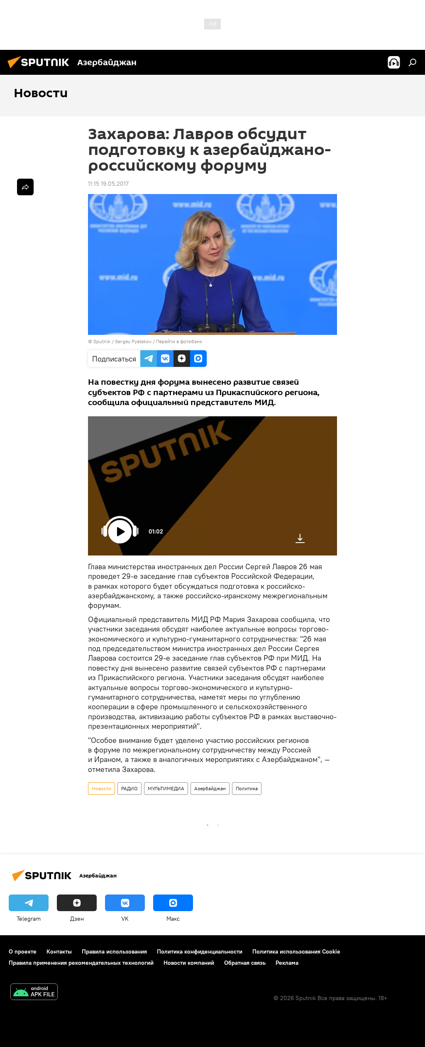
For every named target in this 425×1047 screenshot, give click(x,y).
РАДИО (129, 788)
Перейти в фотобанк (179, 341)
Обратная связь (245, 962)
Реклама (287, 962)
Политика (247, 788)
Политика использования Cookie (296, 951)
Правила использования (114, 951)
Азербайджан (210, 788)
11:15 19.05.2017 (108, 183)
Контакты (59, 951)
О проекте (23, 951)
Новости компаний (189, 962)
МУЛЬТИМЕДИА (166, 788)
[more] (25, 187)
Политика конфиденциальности (199, 951)
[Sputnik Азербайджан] (40, 69)
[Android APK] (34, 992)
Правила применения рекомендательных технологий (81, 962)
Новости (101, 788)
